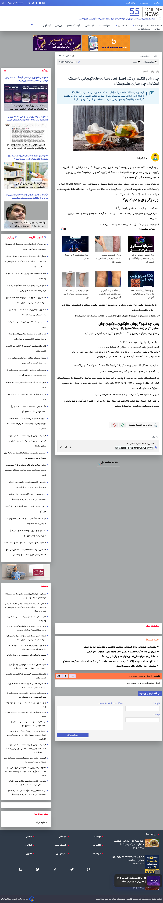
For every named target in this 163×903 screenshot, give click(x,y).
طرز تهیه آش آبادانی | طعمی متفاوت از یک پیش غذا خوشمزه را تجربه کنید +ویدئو (25, 247)
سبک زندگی (144, 29)
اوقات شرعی (130, 2)
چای (154, 437)
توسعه (139, 25)
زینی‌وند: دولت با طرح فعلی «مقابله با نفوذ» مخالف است (25, 397)
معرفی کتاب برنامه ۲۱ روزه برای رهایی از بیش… (128, 858)
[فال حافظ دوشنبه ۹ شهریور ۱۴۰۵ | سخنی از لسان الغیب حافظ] (153, 880)
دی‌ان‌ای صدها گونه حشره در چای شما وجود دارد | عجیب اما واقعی (122, 651)
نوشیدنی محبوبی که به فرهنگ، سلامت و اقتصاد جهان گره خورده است (120, 647)
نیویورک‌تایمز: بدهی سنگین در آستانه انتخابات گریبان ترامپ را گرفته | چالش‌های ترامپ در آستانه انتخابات (26, 423)
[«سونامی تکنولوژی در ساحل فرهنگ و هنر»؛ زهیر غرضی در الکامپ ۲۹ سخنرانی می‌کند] (26, 97)
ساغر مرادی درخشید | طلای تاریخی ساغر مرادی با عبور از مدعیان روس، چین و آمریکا (26, 373)
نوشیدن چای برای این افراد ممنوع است (136, 666)
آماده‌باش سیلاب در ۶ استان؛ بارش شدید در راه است (25, 542)
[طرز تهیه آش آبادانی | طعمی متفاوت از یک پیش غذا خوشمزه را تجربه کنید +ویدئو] (152, 843)
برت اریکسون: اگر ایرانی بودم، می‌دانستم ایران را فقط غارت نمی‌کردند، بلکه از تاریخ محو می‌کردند (27, 118)
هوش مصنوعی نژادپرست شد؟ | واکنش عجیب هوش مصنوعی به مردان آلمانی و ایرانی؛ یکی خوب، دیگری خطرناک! (26, 440)
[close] (157, 872)
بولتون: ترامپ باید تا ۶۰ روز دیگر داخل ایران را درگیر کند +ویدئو (25, 509)
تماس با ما (144, 2)
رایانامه (156, 714)
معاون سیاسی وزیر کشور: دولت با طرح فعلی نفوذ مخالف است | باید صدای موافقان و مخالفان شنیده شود (25, 470)
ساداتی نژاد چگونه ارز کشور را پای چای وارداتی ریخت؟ (129, 656)
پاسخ (72, 676)
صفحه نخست (154, 25)
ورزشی (59, 25)
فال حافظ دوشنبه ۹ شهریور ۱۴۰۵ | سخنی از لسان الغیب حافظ (131, 879)
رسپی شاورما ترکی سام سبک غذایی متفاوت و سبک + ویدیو (25, 385)
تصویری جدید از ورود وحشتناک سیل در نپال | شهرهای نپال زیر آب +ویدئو (28, 533)
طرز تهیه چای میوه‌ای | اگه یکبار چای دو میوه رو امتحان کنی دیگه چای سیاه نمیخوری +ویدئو (110, 661)
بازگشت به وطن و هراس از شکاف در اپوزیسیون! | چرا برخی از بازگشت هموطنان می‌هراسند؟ (27, 196)
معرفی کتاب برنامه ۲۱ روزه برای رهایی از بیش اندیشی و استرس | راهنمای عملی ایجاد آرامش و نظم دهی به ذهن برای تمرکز (25, 261)
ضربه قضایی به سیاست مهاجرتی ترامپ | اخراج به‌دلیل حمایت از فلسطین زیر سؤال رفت (27, 336)
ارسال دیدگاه (72, 735)
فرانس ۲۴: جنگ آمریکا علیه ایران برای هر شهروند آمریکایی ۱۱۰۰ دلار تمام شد (26, 521)
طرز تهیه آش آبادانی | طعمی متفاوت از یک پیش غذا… (129, 842)
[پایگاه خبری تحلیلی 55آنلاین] (146, 12)
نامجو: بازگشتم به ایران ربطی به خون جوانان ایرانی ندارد (26, 324)
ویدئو (158, 29)
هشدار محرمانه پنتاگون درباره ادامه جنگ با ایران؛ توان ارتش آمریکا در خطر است (26, 361)
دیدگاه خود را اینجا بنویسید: (110, 703)
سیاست (107, 25)
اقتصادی (123, 25)
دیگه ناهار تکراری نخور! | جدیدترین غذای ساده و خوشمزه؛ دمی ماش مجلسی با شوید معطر (27, 497)
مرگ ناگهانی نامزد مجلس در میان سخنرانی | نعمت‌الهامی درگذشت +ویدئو (28, 409)
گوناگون (47, 25)
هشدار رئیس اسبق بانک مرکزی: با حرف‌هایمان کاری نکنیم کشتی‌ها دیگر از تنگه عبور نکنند (26, 300)
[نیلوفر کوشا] (155, 157)
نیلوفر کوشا (143, 158)
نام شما (156, 703)
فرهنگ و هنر (74, 25)
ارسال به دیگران (149, 62)
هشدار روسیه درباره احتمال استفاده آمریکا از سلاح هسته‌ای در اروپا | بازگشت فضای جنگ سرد (26, 552)
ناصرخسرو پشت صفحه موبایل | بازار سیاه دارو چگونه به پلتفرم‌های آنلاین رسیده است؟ (28, 157)
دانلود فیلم (41, 822)
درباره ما (158, 2)
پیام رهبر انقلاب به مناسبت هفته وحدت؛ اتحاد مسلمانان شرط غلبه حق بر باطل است (27, 485)
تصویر (29, 853)
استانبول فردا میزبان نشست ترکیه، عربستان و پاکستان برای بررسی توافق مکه (121, 19)
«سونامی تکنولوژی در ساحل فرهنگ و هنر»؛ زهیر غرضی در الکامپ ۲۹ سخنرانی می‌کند (26, 79)
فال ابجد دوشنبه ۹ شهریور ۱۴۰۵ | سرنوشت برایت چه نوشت (26, 276)
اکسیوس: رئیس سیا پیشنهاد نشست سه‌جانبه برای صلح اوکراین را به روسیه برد (25, 455)
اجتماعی (90, 25)
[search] (31, 26)
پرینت (135, 62)
